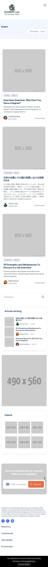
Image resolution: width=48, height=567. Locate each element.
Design (7, 95)
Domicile (35, 31)
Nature (14, 95)
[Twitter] (12, 521)
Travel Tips (8, 173)
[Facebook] (3, 521)
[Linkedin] (7, 521)
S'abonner (37, 484)
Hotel (16, 173)
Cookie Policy (30, 561)
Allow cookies (24, 564)
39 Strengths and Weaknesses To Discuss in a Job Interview (21, 266)
